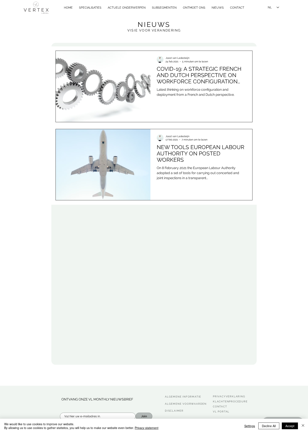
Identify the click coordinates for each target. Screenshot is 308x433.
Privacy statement (146, 428)
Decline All (269, 426)
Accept (289, 426)
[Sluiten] (302, 426)
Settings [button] (249, 426)
